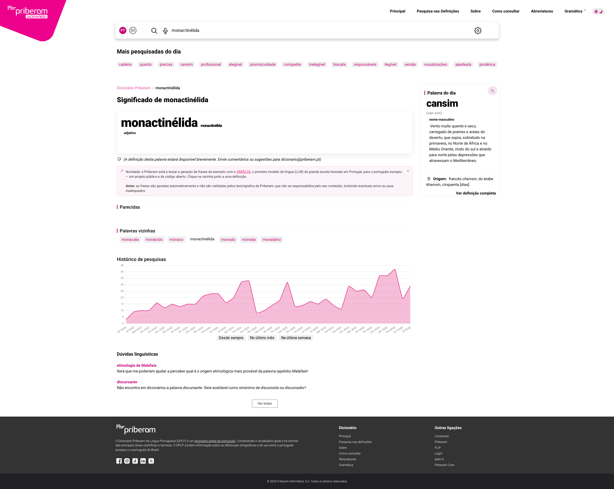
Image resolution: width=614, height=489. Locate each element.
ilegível (390, 64)
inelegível (317, 64)
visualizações (435, 64)
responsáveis (365, 64)
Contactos (442, 436)
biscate (339, 64)
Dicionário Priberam (133, 88)
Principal (397, 11)
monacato (130, 239)
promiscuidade (263, 64)
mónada (249, 239)
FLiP (438, 448)
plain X (439, 459)
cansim (186, 64)
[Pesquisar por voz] (165, 30)
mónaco (176, 239)
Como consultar (506, 11)
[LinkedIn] (143, 463)
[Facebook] (119, 463)
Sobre (476, 11)
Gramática (574, 11)
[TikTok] (135, 463)
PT (123, 30)
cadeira (125, 64)
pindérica (487, 64)
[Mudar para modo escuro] (598, 11)
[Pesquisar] (154, 30)
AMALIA (243, 171)
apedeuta (463, 64)
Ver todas (265, 404)
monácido (154, 239)
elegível (235, 64)
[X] (151, 463)
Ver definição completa (476, 193)
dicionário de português (215, 441)
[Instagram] (127, 463)
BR (133, 30)
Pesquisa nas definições (355, 442)
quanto (146, 64)
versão (410, 64)
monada (228, 239)
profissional (211, 64)
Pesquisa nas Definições (438, 11)
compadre (292, 64)
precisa (166, 64)
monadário (272, 239)
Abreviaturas (542, 11)
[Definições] (478, 30)
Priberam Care (444, 465)
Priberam (441, 442)
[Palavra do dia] (492, 90)
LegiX (438, 453)
